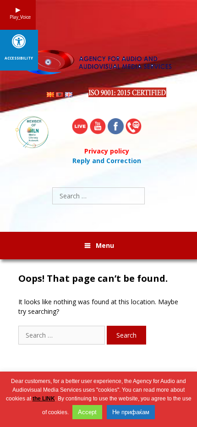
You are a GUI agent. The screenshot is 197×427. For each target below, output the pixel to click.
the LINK (44, 398)
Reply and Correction (106, 160)
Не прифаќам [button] (130, 412)
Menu (105, 245)
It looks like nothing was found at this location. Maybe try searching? (98, 306)
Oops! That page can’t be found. (93, 278)
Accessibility (19, 58)
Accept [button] (87, 412)
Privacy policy (106, 151)
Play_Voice (18, 17)
